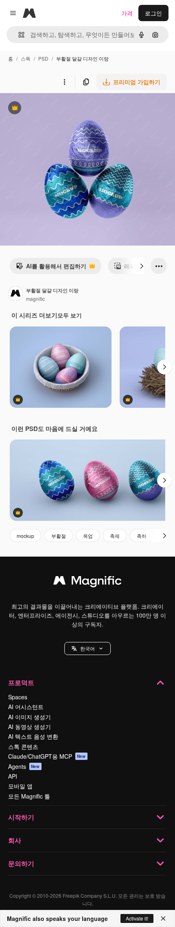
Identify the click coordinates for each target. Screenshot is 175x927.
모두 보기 (69, 315)
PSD (43, 58)
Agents (24, 766)
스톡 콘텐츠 (23, 746)
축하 (142, 535)
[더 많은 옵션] (64, 82)
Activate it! (137, 918)
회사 (14, 840)
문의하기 (21, 863)
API (12, 776)
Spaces (17, 697)
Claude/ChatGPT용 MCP (47, 756)
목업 (88, 535)
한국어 (87, 648)
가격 (127, 13)
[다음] (141, 266)
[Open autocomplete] (18, 35)
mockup (25, 535)
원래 (47, 108)
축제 (115, 535)
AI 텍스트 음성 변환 (33, 736)
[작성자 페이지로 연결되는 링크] (15, 294)
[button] (87, 648)
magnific (35, 298)
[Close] (163, 918)
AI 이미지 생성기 (29, 717)
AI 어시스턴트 (26, 707)
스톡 (26, 58)
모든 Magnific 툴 (29, 796)
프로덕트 (21, 682)
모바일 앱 (20, 786)
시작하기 (21, 817)
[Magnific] (87, 582)
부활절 (58, 535)
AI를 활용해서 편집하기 (51, 268)
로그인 (153, 13)
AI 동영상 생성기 (29, 726)
